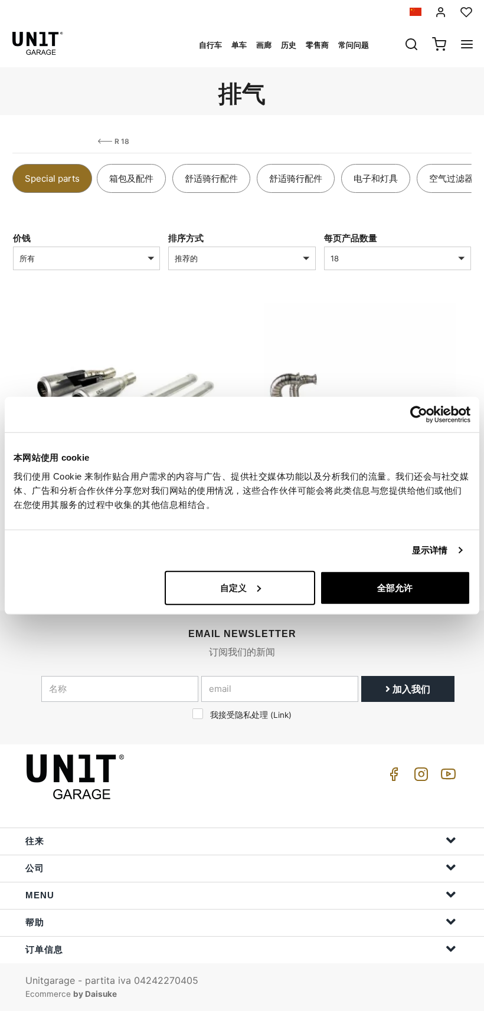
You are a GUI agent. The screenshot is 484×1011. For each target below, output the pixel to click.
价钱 (22, 238)
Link (281, 715)
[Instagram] (419, 777)
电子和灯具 (376, 178)
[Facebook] (391, 777)
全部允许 (395, 587)
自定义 (233, 587)
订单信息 (44, 949)
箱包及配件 (131, 178)
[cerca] (411, 45)
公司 (34, 868)
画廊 (264, 45)
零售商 (317, 45)
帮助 (34, 922)
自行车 (210, 45)
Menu (39, 895)
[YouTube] (446, 777)
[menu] (467, 45)
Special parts (52, 178)
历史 (288, 45)
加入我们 (410, 689)
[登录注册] (441, 12)
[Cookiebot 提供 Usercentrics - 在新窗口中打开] (418, 415)
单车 (239, 45)
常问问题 (353, 45)
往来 (34, 841)
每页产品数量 (350, 238)
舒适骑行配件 (211, 178)
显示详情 (429, 550)
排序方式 (186, 238)
